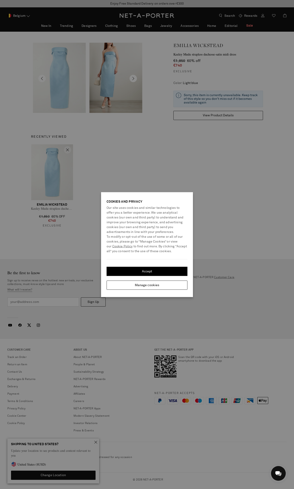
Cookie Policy (122, 246)
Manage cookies (147, 285)
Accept (147, 271)
